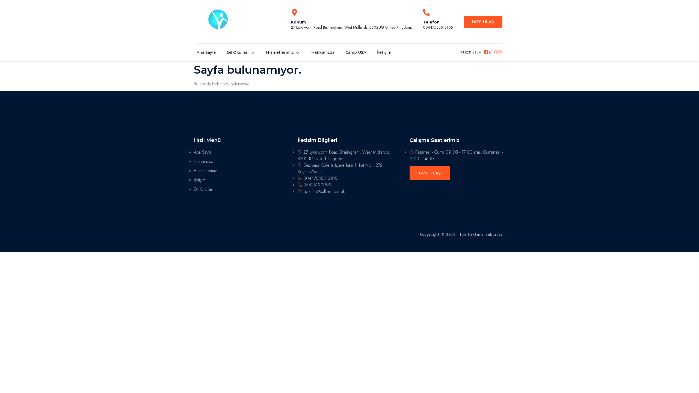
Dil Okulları (237, 52)
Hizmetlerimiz (280, 52)
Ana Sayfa (206, 52)
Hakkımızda (322, 52)
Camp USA (355, 52)
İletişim (384, 52)
